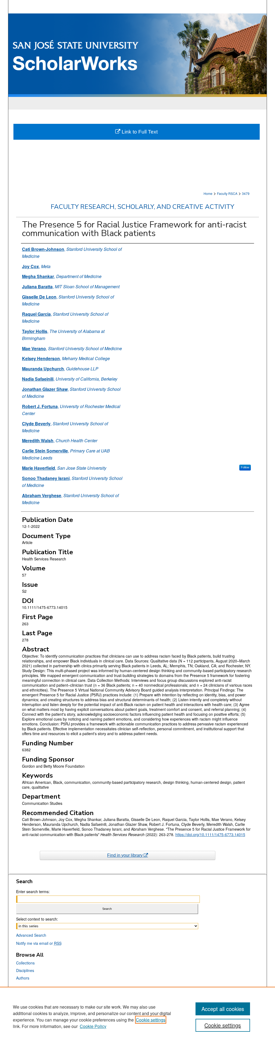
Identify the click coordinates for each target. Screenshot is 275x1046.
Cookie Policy (93, 1026)
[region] (137, 1016)
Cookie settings (150, 1020)
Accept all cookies (222, 1009)
